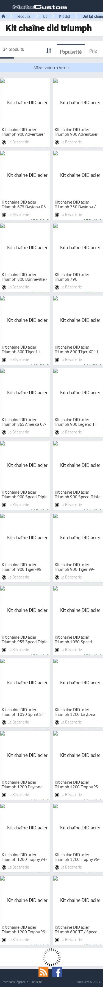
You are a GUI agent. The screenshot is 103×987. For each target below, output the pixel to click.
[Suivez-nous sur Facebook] (58, 971)
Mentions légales (14, 981)
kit (45, 16)
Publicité (36, 981)
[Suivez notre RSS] (45, 971)
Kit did (64, 16)
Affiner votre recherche (51, 67)
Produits (23, 16)
